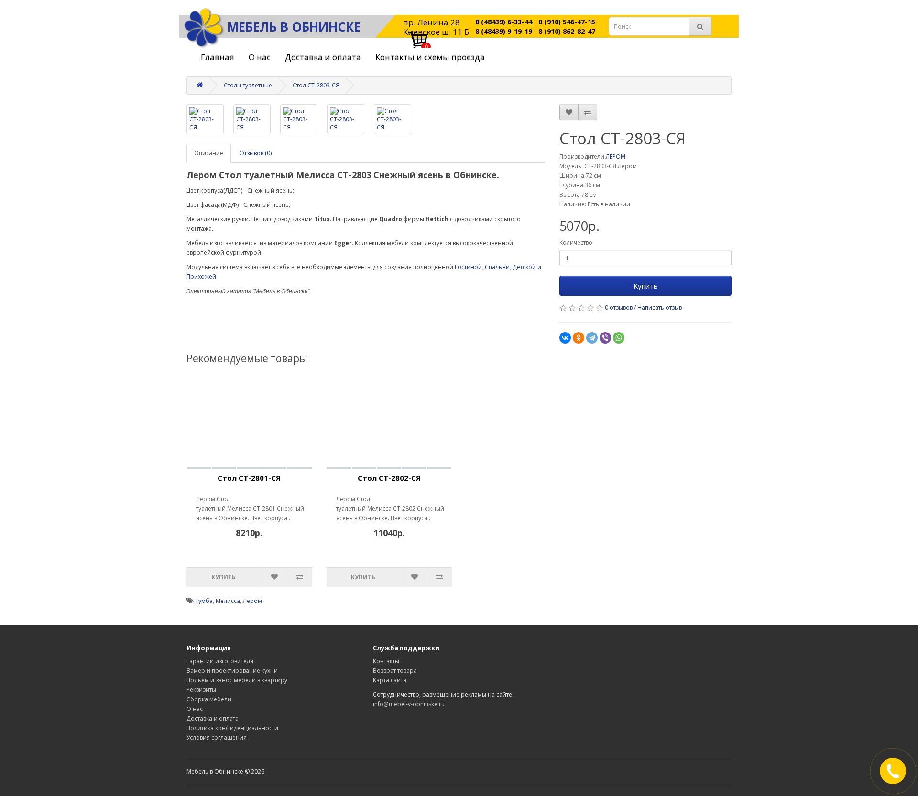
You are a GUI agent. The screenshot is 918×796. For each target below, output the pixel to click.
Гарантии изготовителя (219, 661)
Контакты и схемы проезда (430, 57)
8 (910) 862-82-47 (566, 31)
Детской (524, 267)
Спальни (497, 267)
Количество (575, 242)
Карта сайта (389, 680)
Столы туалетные (248, 85)
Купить (646, 285)
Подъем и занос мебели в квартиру (236, 680)
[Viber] (605, 338)
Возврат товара (395, 671)
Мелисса (228, 601)
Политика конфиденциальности (232, 728)
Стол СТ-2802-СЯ (389, 478)
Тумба (204, 601)
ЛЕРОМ (615, 156)
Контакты (386, 661)
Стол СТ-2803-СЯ (316, 85)
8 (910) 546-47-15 (566, 21)
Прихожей (201, 276)
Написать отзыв (659, 307)
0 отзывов (619, 307)
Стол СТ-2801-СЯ (249, 478)
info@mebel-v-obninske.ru (409, 704)
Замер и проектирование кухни (232, 671)
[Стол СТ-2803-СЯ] (205, 119)
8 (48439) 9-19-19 (503, 31)
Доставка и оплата (323, 57)
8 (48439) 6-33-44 (503, 21)
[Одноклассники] (578, 338)
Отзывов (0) (256, 153)
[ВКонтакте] (565, 338)
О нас (260, 57)
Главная (217, 57)
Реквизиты (201, 690)
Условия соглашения (216, 737)
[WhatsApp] (618, 338)
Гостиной (468, 267)
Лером (252, 601)
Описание (208, 153)
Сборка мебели (208, 699)
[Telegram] (592, 338)
